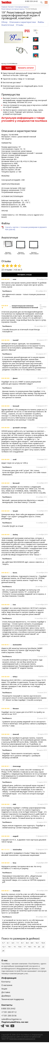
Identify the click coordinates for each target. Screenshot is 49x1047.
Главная (4, 7)
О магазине (6, 985)
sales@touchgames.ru (11, 1019)
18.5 (29, 947)
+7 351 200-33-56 (8, 1015)
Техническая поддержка (12, 999)
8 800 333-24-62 (31, 1)
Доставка (5, 992)
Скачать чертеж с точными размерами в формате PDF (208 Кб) (26, 228)
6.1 (8, 943)
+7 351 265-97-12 (8, 1012)
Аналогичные (7, 25)
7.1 (18, 943)
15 (15, 947)
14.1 (9, 947)
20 (39, 947)
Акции (4, 988)
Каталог (11, 7)
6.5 (13, 943)
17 (25, 947)
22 (43, 947)
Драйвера (6, 995)
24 (3, 951)
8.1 (22, 943)
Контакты (5, 981)
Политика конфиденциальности (22, 1039)
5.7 (3, 943)
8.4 (27, 943)
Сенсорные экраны (21, 7)
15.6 (19, 947)
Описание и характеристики (22, 22)
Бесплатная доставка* (12, 82)
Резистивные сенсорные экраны (12, 9)
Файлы (41, 22)
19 (35, 947)
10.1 (37, 943)
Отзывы (19, 25)
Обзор (4, 22)
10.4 (43, 943)
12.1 (4, 947)
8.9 (32, 943)
